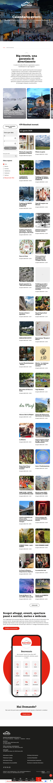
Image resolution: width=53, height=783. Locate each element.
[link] (14, 779)
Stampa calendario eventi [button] (10, 127)
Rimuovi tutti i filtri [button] (9, 177)
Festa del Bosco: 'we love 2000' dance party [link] (26, 596)
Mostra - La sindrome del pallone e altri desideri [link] (41, 365)
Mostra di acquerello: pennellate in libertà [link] (25, 152)
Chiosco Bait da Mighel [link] (26, 414)
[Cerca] (15, 156)
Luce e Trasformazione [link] (42, 466)
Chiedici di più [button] (26, 714)
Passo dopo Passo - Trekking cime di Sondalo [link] (25, 467)
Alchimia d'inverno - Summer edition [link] (41, 230)
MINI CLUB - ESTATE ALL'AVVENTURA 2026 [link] (26, 493)
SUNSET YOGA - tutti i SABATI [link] (26, 546)
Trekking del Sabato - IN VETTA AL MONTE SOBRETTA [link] (42, 178)
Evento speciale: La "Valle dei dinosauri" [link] (25, 284)
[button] (50, 775)
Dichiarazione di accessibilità (10, 762)
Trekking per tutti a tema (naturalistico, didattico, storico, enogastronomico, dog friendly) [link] (42, 286)
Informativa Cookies (8, 755)
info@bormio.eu (13, 771)
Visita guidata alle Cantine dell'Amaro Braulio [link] (41, 519)
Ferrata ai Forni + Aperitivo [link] (24, 313)
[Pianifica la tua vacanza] (26, 666)
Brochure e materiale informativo (35, 762)
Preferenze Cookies (7, 757)
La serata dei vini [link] (40, 570)
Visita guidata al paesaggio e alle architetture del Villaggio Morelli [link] (40, 258)
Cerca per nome (6, 153)
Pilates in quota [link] (40, 152)
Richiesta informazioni (32, 755)
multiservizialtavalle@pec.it (25, 771)
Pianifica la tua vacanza (11, 628)
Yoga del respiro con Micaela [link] (41, 204)
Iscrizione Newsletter (32, 757)
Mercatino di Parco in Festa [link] (26, 390)
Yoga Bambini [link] (39, 389)
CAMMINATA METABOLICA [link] (23, 177)
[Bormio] (26, 4)
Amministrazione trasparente (34, 760)
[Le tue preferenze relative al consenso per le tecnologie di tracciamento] (50, 780)
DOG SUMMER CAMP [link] (41, 545)
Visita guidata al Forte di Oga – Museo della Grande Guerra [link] (42, 441)
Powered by (40, 771)
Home (4, 47)
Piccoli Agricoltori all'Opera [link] (41, 313)
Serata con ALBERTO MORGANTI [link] (41, 596)
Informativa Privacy (7, 760)
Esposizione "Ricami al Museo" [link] (42, 338)
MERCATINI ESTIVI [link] (25, 338)
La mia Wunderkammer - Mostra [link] (26, 364)
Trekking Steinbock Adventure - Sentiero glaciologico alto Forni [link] (26, 231)
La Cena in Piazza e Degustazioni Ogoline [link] (26, 571)
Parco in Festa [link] (23, 256)
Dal (4, 135)
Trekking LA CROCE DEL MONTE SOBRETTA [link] (25, 205)
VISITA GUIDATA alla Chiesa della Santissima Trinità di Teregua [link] (25, 519)
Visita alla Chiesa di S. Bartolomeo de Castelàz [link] (42, 415)
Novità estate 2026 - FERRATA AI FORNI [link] (41, 493)
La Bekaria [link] (22, 439)
